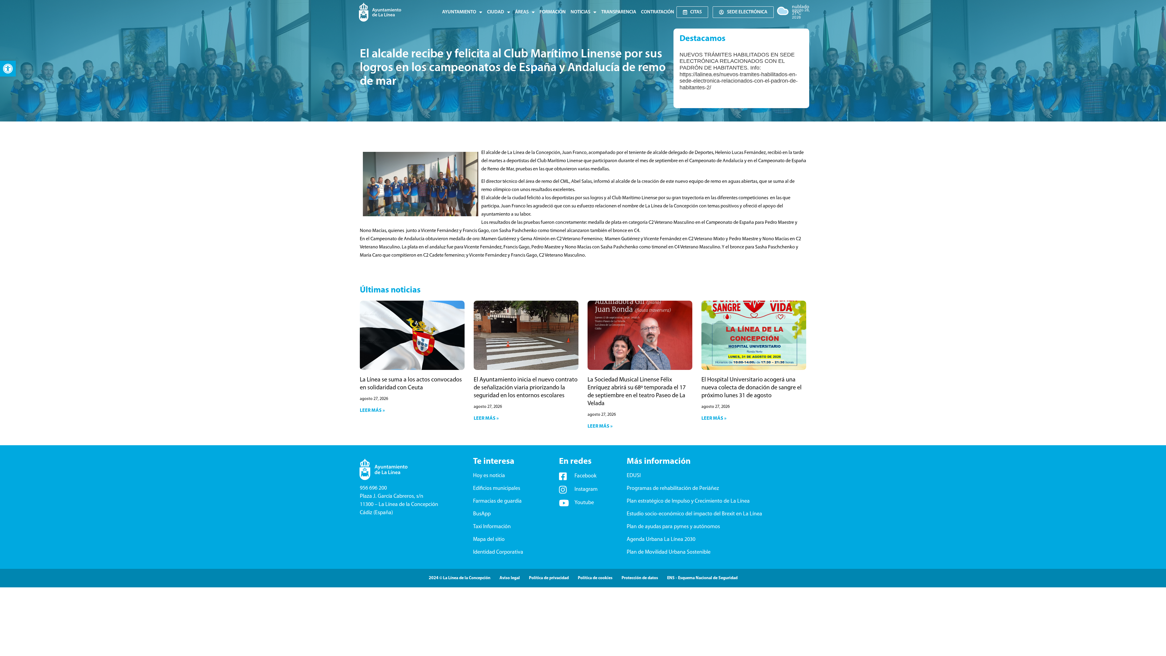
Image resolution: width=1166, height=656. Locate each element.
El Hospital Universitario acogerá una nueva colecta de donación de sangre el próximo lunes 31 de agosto (751, 388)
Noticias (580, 12)
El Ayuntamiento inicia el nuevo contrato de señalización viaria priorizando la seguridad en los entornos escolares (526, 388)
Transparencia (618, 12)
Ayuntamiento (459, 12)
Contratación (657, 12)
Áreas (522, 12)
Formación (553, 12)
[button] (8, 69)
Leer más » (372, 410)
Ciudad (495, 12)
